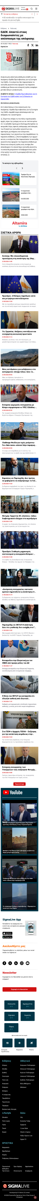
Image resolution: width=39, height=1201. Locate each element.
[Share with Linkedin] (36, 45)
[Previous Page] (16, 168)
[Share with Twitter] (32, 45)
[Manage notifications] (35, 1197)
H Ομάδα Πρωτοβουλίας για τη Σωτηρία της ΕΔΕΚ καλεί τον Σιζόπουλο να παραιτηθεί (19, 96)
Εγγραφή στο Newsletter (19, 989)
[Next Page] (22, 168)
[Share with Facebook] (28, 45)
